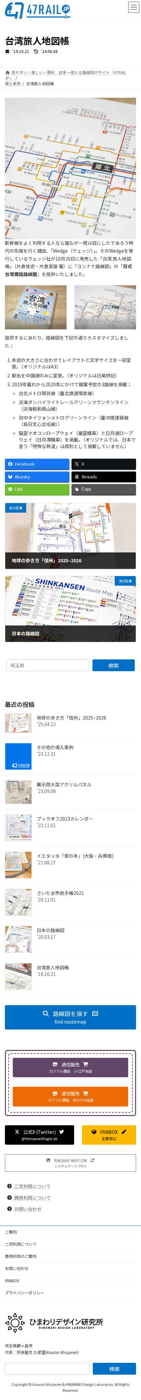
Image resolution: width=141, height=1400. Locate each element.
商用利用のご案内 (20, 1256)
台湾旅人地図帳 (53, 967)
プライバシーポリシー (24, 1292)
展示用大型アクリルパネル (64, 784)
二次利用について (32, 1186)
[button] (70, 1017)
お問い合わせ (28, 1209)
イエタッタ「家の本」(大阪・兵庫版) (75, 856)
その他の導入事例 (55, 747)
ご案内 (11, 1232)
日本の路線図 (50, 930)
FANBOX (12, 1280)
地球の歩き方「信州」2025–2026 (71, 717)
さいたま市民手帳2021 (60, 893)
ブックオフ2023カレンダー (65, 818)
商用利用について (32, 1197)
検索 (113, 665)
